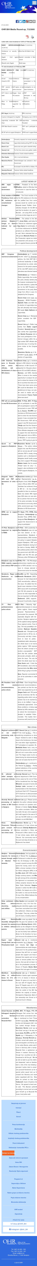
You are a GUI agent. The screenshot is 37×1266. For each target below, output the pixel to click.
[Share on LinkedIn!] (23, 21)
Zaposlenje (18, 1214)
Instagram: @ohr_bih (19, 1229)
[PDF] (27, 21)
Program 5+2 (18, 1179)
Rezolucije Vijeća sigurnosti (18, 1171)
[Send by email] (34, 21)
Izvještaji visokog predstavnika (18, 1138)
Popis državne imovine (18, 1198)
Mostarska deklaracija (18, 1202)
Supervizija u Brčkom (18, 1183)
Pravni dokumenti (18, 1143)
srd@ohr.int (20, 1253)
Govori (18, 1117)
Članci (18, 1112)
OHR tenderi (18, 1209)
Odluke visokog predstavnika (18, 1133)
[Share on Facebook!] (17, 21)
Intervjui (18, 1108)
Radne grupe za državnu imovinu (18, 1193)
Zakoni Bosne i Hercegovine (18, 1167)
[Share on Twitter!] (20, 21)
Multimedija (18, 1129)
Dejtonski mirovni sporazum (18, 1158)
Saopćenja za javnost (18, 1103)
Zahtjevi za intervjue (8, 1153)
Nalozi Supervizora (18, 1188)
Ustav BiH (18, 1162)
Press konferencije (18, 1124)
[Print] (30, 21)
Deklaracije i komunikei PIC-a (18, 1147)
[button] (34, 3)
